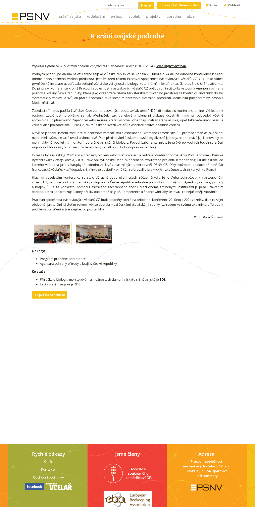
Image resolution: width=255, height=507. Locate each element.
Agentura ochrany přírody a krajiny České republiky (78, 263)
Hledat (146, 5)
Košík (213, 5)
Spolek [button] (134, 16)
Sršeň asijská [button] (70, 16)
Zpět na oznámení (50, 295)
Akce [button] (191, 16)
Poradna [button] (173, 16)
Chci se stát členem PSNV (179, 5)
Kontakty (48, 469)
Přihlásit (234, 5)
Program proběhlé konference (63, 259)
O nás (48, 461)
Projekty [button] (153, 16)
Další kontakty (206, 476)
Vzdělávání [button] (96, 16)
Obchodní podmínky (48, 477)
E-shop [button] (117, 16)
